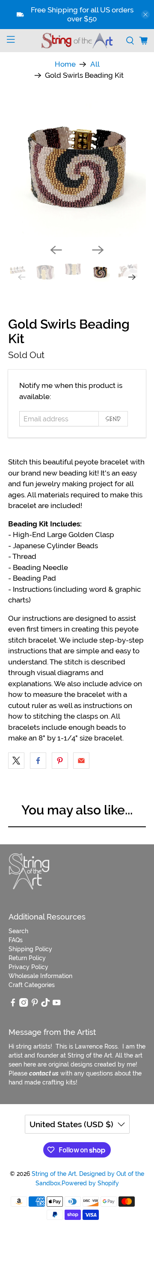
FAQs (16, 940)
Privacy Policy (28, 967)
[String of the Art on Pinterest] (34, 1004)
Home (65, 64)
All (95, 64)
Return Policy (27, 958)
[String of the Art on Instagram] (23, 1004)
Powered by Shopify (90, 1183)
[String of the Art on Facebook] (13, 1004)
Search (18, 931)
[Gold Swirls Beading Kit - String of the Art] (77, 168)
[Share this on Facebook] (38, 760)
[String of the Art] (77, 40)
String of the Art (54, 1173)
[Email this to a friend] (81, 760)
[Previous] (56, 250)
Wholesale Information (40, 976)
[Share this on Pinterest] (60, 760)
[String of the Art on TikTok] (45, 1004)
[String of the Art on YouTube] (56, 1004)
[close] (145, 14)
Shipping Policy (30, 949)
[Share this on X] (16, 760)
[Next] (98, 250)
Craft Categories (32, 984)
